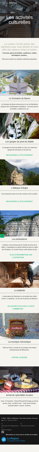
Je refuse (9, 236)
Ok (2, 236)
